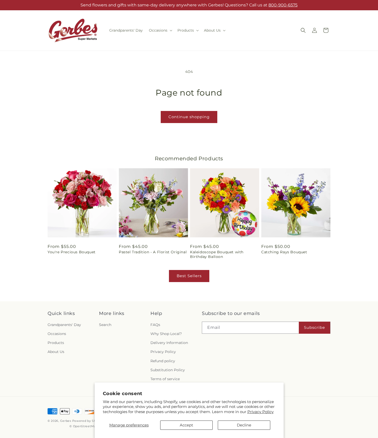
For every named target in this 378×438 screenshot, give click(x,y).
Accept (186, 425)
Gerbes (65, 421)
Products (56, 342)
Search (105, 324)
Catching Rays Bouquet (284, 252)
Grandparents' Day (64, 324)
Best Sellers (189, 275)
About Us (56, 351)
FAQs (155, 324)
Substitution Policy (167, 370)
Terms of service (165, 379)
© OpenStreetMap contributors (93, 426)
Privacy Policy (260, 411)
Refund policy (162, 361)
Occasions (57, 333)
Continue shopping (189, 116)
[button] (160, 30)
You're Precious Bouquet (72, 252)
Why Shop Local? (166, 333)
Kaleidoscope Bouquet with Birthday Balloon (217, 254)
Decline (244, 425)
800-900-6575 (283, 5)
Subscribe (314, 327)
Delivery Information (169, 342)
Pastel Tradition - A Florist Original (153, 252)
